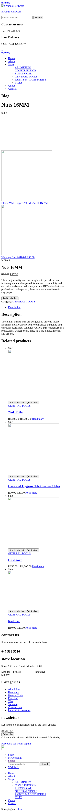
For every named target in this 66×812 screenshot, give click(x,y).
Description (14, 307)
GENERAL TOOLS (24, 301)
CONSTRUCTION (25, 785)
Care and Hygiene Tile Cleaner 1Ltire (34, 486)
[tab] (36, 307)
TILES (18, 797)
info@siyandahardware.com (16, 645)
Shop (11, 779)
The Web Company (11, 740)
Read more (38, 418)
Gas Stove (15, 560)
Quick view (32, 402)
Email (4, 730)
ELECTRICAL (23, 788)
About (11, 776)
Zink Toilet (15, 412)
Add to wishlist (10, 298)
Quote (11, 800)
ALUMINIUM (23, 782)
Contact (12, 803)
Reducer (14, 621)
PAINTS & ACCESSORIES (30, 794)
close (19, 809)
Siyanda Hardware (11, 11)
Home (11, 773)
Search (38, 17)
